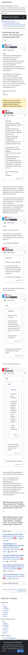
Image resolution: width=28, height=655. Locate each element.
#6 (24, 373)
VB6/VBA (5, 609)
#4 (24, 252)
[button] (12, 103)
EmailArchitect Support (10, 17)
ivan (8, 111)
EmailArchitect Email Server (11, 23)
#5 (24, 300)
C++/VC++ (6, 610)
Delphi (5, 612)
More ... (5, 616)
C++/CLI (5, 631)
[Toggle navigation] (23, 17)
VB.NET (5, 607)
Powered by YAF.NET (13, 589)
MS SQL (5, 614)
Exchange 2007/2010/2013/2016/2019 (14, 640)
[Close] (24, 100)
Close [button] (21, 651)
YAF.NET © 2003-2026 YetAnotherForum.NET (21, 590)
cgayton (9, 45)
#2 (24, 115)
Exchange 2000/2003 (9, 638)
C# (4, 605)
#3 (24, 222)
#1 (24, 50)
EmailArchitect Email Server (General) (14, 25)
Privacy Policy (5, 589)
